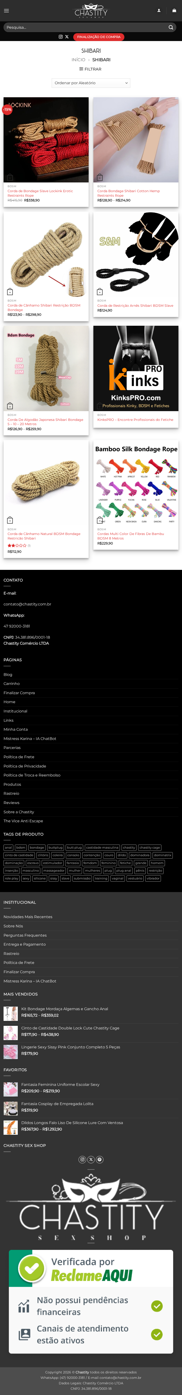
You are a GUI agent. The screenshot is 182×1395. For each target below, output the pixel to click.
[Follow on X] (67, 37)
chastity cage (150, 847)
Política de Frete (19, 757)
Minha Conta (16, 729)
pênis (140, 870)
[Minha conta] (159, 11)
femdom (90, 863)
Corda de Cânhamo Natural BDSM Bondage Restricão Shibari (44, 536)
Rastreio (11, 793)
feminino (108, 863)
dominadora (140, 855)
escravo (33, 863)
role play (11, 878)
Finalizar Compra (19, 693)
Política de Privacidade (25, 766)
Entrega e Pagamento (25, 944)
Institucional (15, 711)
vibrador (153, 878)
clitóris (43, 855)
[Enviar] (171, 27)
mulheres (92, 870)
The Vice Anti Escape (23, 821)
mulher (75, 870)
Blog (8, 674)
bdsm (20, 847)
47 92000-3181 (17, 626)
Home (9, 702)
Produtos (12, 784)
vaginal (117, 878)
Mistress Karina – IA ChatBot (30, 738)
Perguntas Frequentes (25, 935)
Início (78, 59)
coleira (58, 855)
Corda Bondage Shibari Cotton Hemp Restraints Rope (128, 193)
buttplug (56, 847)
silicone (40, 878)
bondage (37, 847)
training (101, 878)
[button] (6, 10)
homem (157, 863)
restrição (155, 870)
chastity (129, 847)
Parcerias (12, 747)
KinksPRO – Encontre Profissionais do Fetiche (135, 420)
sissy (53, 878)
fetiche (125, 863)
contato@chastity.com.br (27, 604)
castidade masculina (102, 847)
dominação (14, 863)
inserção (11, 870)
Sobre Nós (13, 926)
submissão (82, 878)
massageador (53, 870)
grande (140, 863)
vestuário (135, 878)
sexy (26, 878)
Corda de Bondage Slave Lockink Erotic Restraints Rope (40, 193)
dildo (122, 855)
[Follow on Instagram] (61, 37)
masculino (31, 870)
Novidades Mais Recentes (28, 917)
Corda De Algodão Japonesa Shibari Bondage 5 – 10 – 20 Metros (45, 422)
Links (9, 720)
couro (109, 855)
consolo (73, 855)
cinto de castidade (19, 855)
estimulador (52, 863)
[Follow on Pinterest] (100, 1160)
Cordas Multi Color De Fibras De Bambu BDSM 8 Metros (130, 536)
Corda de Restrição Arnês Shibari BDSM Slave (135, 305)
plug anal (123, 870)
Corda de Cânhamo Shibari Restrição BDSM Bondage (44, 307)
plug (108, 870)
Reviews (11, 802)
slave (65, 878)
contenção (92, 855)
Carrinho (12, 683)
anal (8, 847)
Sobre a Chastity (19, 812)
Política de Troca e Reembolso (32, 775)
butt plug (74, 847)
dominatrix (162, 855)
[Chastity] (91, 11)
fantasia (73, 863)
